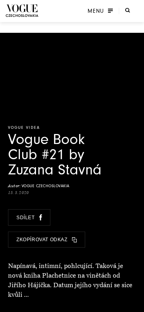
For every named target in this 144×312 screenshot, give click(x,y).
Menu (96, 11)
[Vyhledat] (127, 10)
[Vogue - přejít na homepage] (22, 11)
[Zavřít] (135, 303)
